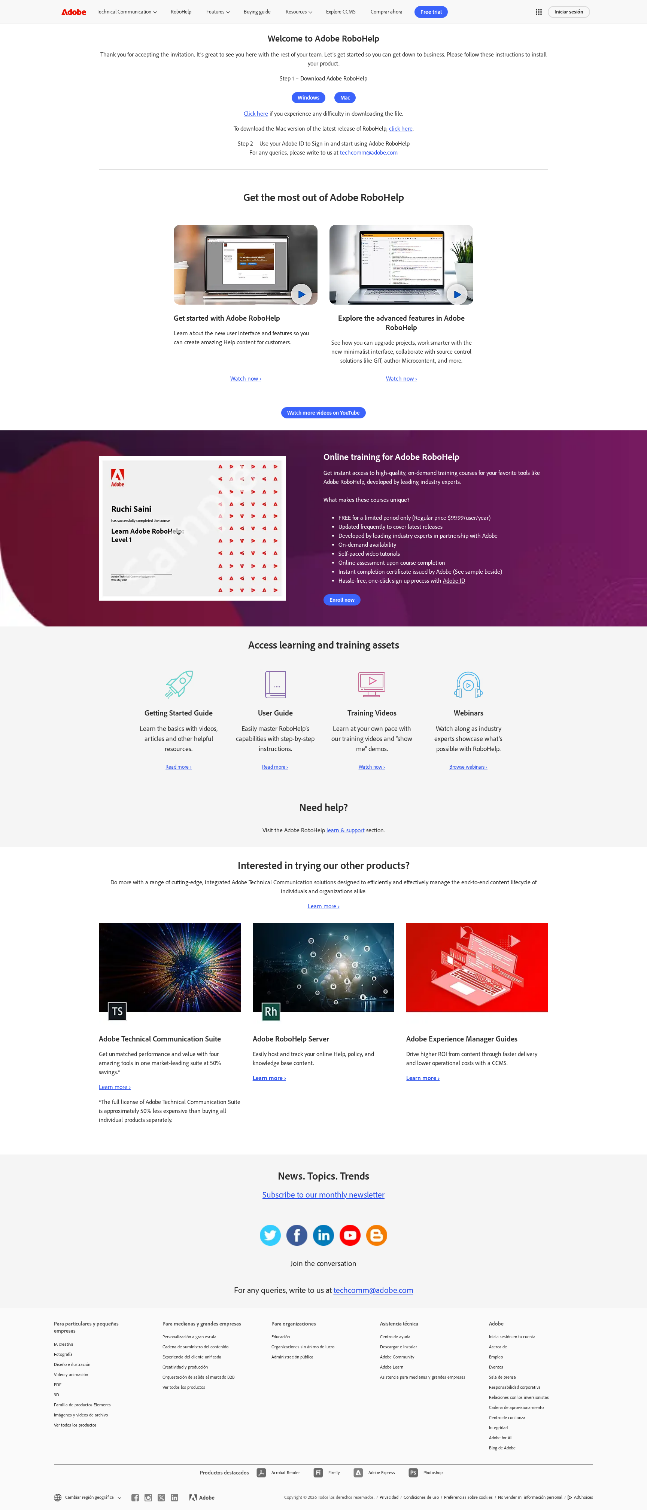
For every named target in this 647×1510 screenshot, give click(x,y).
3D (56, 1394)
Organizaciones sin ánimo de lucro (302, 1346)
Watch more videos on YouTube (323, 412)
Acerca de (498, 1346)
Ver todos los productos (75, 1425)
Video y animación (71, 1374)
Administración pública (292, 1357)
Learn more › (324, 906)
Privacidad (389, 1497)
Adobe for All (501, 1437)
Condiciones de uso (421, 1497)
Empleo (496, 1357)
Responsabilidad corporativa (515, 1387)
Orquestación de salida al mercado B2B (198, 1377)
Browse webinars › (468, 767)
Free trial (431, 12)
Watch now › (245, 378)
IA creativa (63, 1344)
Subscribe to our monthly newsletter (323, 1195)
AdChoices (583, 1497)
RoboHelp (181, 12)
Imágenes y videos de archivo (81, 1415)
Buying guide (257, 12)
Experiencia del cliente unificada (191, 1357)
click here (401, 128)
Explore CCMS (341, 12)
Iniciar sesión (569, 12)
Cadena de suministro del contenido (195, 1346)
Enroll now (342, 600)
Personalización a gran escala (189, 1336)
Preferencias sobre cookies (468, 1497)
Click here (256, 113)
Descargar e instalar (398, 1346)
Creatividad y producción (185, 1367)
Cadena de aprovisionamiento (516, 1407)
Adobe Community (397, 1357)
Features (215, 12)
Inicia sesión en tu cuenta (512, 1336)
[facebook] (135, 1497)
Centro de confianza (507, 1417)
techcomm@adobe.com (369, 152)
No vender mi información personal (530, 1497)
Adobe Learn (391, 1367)
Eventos (496, 1367)
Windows (308, 97)
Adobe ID (454, 580)
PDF (57, 1384)
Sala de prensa (502, 1377)
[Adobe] (73, 12)
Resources (296, 12)
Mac (345, 97)
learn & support (345, 830)
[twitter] (161, 1497)
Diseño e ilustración (72, 1364)
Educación (280, 1336)
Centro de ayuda (395, 1336)
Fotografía (63, 1354)
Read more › (178, 767)
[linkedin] (174, 1497)
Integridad (498, 1427)
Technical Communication (124, 12)
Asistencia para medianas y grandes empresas (422, 1377)
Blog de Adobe (502, 1447)
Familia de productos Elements (82, 1404)
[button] (539, 12)
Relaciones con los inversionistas (519, 1397)
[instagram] (148, 1497)
